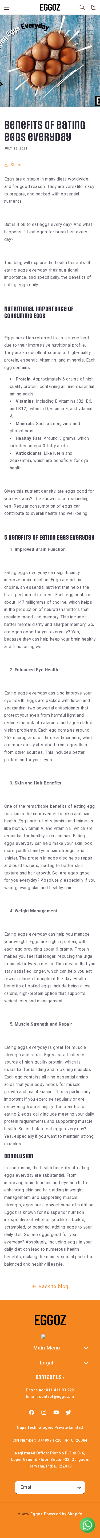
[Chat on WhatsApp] (87, 1525)
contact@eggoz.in (56, 1396)
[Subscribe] (79, 1487)
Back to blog (53, 1286)
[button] (6, 7)
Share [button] (16, 164)
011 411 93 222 (60, 1390)
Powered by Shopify (63, 1514)
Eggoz (36, 1514)
